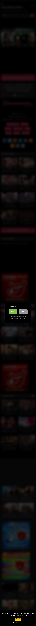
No (23, 312)
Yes (12, 312)
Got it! (18, 619)
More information (18, 623)
